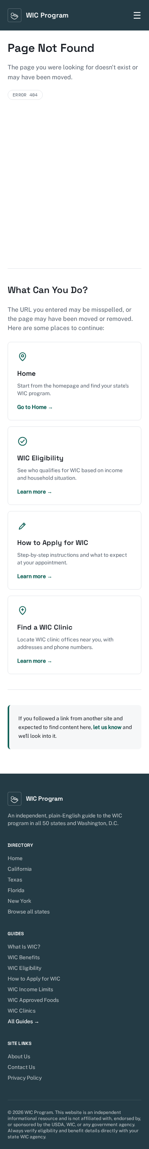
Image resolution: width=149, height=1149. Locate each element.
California (20, 869)
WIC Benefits (24, 957)
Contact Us (21, 1067)
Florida (16, 890)
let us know (107, 727)
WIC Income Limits (30, 989)
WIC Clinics (22, 1011)
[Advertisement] (74, 190)
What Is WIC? (24, 947)
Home (15, 858)
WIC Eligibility (24, 968)
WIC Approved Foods (33, 1000)
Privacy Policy (25, 1078)
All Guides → (23, 1021)
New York (19, 901)
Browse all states (29, 912)
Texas (15, 880)
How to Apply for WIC (34, 979)
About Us (19, 1056)
